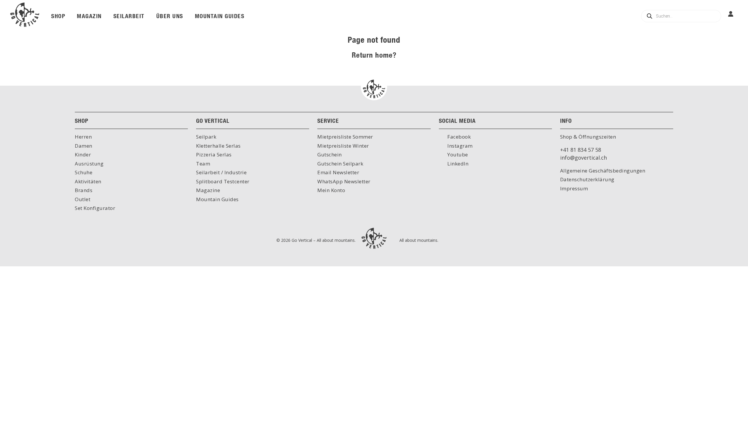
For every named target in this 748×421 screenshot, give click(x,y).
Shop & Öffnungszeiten (588, 136)
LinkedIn (457, 163)
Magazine (208, 190)
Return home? (374, 55)
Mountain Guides (217, 199)
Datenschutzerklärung (587, 179)
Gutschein (329, 154)
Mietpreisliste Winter (343, 145)
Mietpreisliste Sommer (345, 136)
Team (203, 163)
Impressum (574, 188)
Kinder (83, 154)
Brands (83, 190)
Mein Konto (331, 190)
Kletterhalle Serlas (218, 145)
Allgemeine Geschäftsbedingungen (602, 170)
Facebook (458, 136)
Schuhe (83, 172)
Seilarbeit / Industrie (221, 172)
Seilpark (206, 136)
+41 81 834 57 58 (580, 149)
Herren (83, 136)
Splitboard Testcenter (223, 181)
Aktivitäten (88, 181)
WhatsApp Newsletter (343, 181)
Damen (83, 145)
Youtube (457, 154)
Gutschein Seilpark (340, 163)
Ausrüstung (89, 163)
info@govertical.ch (583, 157)
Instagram (459, 145)
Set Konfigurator (95, 208)
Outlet (82, 199)
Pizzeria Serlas (214, 154)
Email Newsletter (338, 172)
